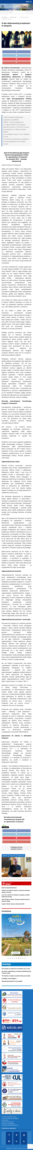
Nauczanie (12, 855)
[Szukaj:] (16, 12)
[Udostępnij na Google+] (16, 62)
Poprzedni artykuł (16, 847)
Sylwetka (5, 855)
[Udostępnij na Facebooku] (16, 51)
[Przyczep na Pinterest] (16, 59)
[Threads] (24, 1141)
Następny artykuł (16, 849)
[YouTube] (24, 1135)
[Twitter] (16, 1135)
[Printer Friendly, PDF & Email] (4, 825)
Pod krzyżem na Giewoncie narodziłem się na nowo (16, 968)
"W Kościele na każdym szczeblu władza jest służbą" (16, 976)
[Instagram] (9, 1141)
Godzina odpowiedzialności (9, 887)
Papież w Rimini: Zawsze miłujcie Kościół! (13, 904)
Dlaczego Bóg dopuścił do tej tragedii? (12, 981)
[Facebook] (9, 1135)
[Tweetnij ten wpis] (16, 55)
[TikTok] (16, 1141)
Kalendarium (20, 855)
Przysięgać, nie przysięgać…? (9, 978)
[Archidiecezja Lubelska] (16, 7)
